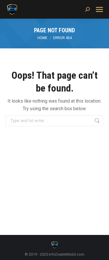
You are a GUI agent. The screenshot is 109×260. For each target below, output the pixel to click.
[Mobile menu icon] (99, 9)
